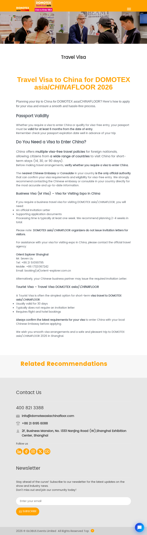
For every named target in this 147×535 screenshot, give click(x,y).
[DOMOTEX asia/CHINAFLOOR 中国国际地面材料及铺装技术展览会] (22, 9)
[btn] (129, 9)
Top (86, 531)
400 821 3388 (30, 408)
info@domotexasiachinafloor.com (48, 415)
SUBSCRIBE (30, 511)
